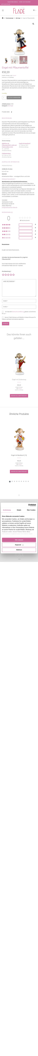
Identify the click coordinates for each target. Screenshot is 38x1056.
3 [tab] (14, 481)
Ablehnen (19, 550)
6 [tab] (21, 481)
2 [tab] (12, 481)
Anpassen (18, 545)
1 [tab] (10, 481)
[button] (33, 23)
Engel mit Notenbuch (24, 143)
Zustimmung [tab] (7, 510)
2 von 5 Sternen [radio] (6, 275)
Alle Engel (18, 18)
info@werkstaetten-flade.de (9, 207)
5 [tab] (19, 481)
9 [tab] (28, 481)
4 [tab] (17, 481)
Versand (14, 75)
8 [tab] (26, 481)
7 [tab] (23, 481)
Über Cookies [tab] (31, 510)
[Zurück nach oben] (19, 494)
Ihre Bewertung (6, 271)
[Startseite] (19, 10)
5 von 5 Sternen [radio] (13, 275)
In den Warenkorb (14, 97)
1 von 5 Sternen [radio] (3, 275)
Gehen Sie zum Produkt (19, 395)
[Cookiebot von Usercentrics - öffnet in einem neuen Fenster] (28, 505)
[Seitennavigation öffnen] (5, 10)
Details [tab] (19, 510)
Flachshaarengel (9, 18)
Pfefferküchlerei (6, 153)
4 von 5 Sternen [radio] (11, 275)
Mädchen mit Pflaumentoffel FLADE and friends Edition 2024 (9, 145)
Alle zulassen (19, 540)
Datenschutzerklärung (18, 311)
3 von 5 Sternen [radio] (8, 275)
